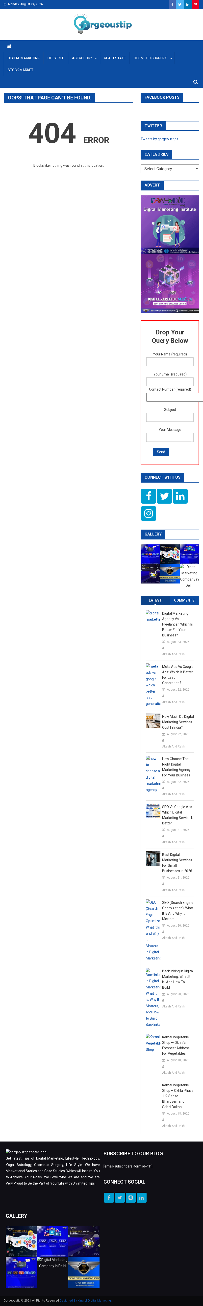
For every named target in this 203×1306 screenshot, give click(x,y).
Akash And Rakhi (173, 654)
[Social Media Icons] (148, 496)
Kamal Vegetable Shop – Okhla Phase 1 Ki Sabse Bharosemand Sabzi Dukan (178, 1096)
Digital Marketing (24, 58)
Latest (155, 600)
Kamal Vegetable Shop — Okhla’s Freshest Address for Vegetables (176, 1045)
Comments (184, 600)
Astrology (82, 58)
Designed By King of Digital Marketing (85, 1300)
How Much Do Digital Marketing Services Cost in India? (178, 722)
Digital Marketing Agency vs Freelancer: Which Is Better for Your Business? (177, 624)
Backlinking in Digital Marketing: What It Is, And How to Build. (178, 979)
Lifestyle (56, 58)
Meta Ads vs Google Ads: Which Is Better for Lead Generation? (178, 675)
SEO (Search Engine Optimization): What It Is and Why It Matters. (177, 911)
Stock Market (20, 70)
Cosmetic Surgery (150, 58)
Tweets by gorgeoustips (159, 139)
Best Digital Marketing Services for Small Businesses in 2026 (177, 863)
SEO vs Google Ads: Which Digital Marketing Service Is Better (178, 815)
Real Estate (115, 58)
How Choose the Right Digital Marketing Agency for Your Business (176, 767)
